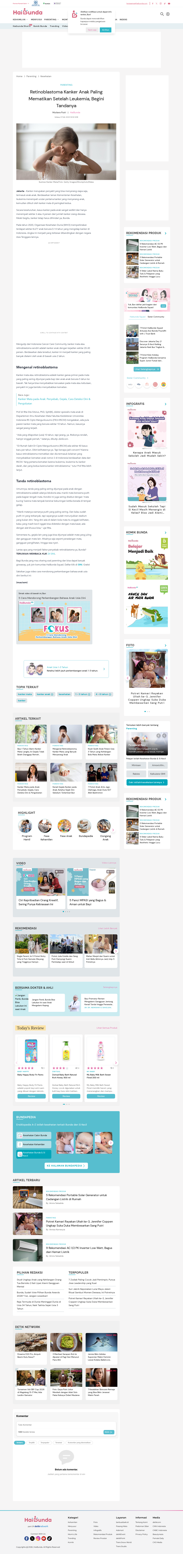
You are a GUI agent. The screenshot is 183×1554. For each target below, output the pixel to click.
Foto (96, 1522)
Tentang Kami (142, 1522)
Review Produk (100, 1538)
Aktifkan (105, 30)
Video (65, 26)
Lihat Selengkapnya (145, 369)
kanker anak (44, 694)
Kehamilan (72, 1522)
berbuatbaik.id (122, 1522)
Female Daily (158, 1538)
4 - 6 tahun (102, 694)
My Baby (91, 1071)
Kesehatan (45, 76)
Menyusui (72, 1526)
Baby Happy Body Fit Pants (30, 1074)
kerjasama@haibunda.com (137, 3)
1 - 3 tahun (81, 694)
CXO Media (157, 1542)
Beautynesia (158, 1534)
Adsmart (120, 1530)
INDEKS (123, 19)
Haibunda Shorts (22, 26)
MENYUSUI (36, 19)
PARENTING (50, 19)
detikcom (157, 1522)
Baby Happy (23, 1071)
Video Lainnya (109, 862)
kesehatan (64, 694)
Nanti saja (92, 30)
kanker (21, 700)
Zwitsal (56, 1071)
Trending (54, 26)
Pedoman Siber (142, 1526)
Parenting (31, 76)
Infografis (98, 1530)
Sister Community (156, 316)
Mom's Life (72, 1534)
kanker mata (25, 694)
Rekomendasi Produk (103, 1534)
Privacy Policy (142, 1534)
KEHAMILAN (19, 19)
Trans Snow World (124, 1542)
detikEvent (120, 1534)
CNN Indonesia (159, 1526)
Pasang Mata (121, 1526)
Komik (71, 1542)
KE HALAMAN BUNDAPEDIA (64, 1165)
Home (19, 76)
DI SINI (51, 553)
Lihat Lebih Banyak (107, 928)
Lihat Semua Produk (107, 1027)
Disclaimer (140, 1530)
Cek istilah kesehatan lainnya (145, 782)
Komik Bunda (40, 26)
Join (163, 306)
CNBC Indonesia (160, 1530)
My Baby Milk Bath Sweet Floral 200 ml (99, 1076)
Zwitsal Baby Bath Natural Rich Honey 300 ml (64, 1076)
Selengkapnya (110, 987)
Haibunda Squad (137, 316)
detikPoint (120, 1538)
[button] (113, 830)
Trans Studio (121, 1546)
